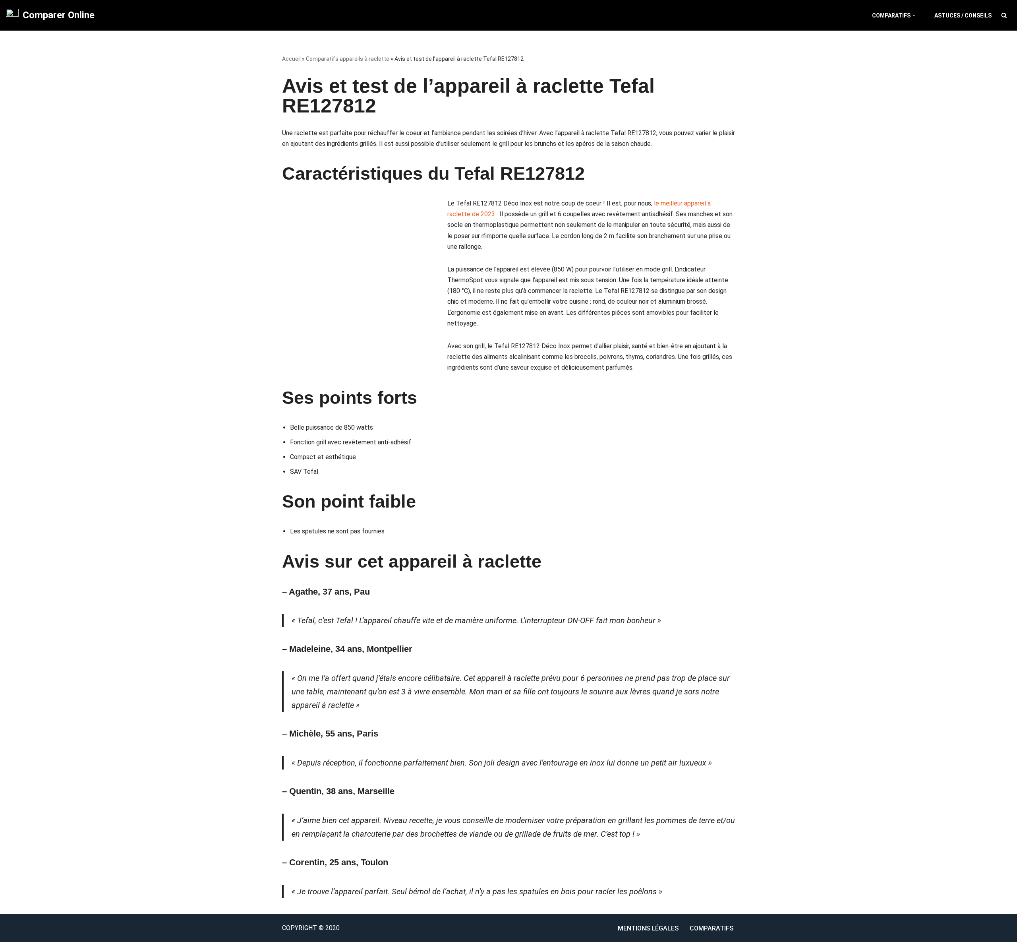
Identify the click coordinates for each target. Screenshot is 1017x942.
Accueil (291, 59)
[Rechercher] (1004, 15)
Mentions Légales (648, 928)
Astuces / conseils (963, 15)
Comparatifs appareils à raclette (347, 59)
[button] (914, 15)
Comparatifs (711, 928)
